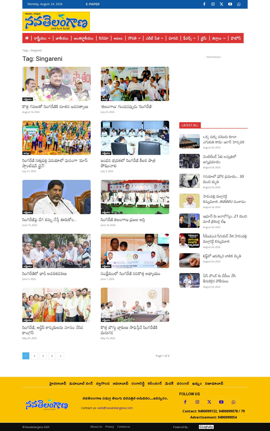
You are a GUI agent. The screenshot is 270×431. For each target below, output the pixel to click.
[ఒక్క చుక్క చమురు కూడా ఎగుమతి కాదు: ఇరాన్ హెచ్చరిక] (189, 141)
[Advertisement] (169, 20)
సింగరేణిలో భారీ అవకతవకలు (44, 273)
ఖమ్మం (105, 99)
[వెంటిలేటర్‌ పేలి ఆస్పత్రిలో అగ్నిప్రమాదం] (189, 161)
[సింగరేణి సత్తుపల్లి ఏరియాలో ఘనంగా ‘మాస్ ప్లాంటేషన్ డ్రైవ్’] (56, 138)
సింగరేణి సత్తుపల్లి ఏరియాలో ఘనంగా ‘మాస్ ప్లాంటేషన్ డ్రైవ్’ (55, 163)
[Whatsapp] (233, 402)
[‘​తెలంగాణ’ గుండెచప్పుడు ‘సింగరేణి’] (135, 84)
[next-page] (60, 355)
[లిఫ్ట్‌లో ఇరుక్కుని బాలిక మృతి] (189, 260)
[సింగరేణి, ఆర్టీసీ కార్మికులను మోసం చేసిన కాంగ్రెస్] (56, 305)
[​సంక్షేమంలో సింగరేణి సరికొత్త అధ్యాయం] (135, 251)
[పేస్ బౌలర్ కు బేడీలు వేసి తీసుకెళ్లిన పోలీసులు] (189, 280)
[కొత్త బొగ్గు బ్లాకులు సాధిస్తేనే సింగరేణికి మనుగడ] (135, 305)
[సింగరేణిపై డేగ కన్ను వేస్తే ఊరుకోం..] (56, 197)
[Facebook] (204, 4)
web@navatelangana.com (115, 408)
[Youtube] (230, 4)
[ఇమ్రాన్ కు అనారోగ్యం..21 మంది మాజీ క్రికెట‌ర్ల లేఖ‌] (189, 220)
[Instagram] (213, 4)
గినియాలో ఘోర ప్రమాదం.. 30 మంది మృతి (223, 178)
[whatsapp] (239, 4)
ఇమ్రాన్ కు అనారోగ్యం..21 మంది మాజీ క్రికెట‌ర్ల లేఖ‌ (225, 218)
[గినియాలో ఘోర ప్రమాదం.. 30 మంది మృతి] (189, 181)
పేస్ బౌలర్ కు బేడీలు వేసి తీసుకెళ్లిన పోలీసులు (219, 278)
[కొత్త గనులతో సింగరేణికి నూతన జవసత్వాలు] (56, 84)
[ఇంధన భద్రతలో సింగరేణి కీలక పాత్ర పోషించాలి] (135, 138)
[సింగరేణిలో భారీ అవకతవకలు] (56, 251)
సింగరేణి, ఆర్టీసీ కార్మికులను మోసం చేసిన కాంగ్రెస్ (52, 330)
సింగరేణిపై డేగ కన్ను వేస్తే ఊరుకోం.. (49, 219)
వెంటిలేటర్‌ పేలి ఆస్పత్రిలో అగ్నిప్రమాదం (219, 159)
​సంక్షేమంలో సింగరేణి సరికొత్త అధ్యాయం (131, 273)
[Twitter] (221, 4)
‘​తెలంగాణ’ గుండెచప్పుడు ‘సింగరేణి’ (126, 106)
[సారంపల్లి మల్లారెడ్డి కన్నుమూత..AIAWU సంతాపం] (189, 201)
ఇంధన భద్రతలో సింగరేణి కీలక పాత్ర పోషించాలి (128, 163)
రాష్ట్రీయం (28, 99)
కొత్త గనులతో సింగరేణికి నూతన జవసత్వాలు (55, 106)
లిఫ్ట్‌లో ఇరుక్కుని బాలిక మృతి (222, 256)
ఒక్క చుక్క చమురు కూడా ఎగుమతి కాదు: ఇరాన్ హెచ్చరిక (223, 139)
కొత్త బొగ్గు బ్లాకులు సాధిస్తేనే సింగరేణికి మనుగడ (129, 330)
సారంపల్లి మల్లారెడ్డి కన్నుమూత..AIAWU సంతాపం (224, 198)
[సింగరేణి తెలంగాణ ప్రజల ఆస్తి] (135, 197)
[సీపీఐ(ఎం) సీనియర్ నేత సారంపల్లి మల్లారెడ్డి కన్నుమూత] (189, 240)
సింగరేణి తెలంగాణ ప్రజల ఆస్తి (123, 219)
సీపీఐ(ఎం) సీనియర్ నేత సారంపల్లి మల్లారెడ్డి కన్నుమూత (225, 238)
